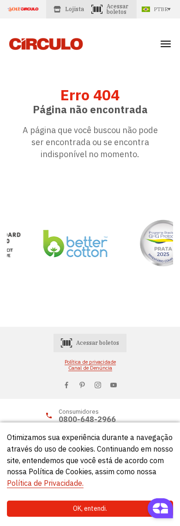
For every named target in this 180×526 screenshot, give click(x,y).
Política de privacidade (90, 362)
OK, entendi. (90, 508)
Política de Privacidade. (45, 483)
